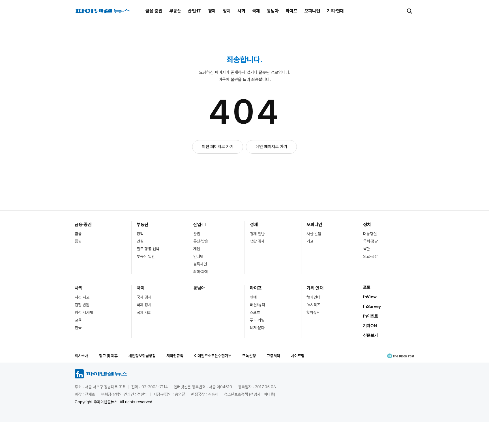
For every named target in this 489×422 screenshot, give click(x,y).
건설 (140, 241)
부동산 (175, 11)
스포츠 (255, 312)
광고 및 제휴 (108, 356)
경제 (212, 11)
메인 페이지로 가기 (271, 146)
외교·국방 (370, 256)
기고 (309, 241)
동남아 (273, 11)
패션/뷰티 (257, 305)
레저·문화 (257, 327)
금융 (78, 234)
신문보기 (370, 335)
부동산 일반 (146, 256)
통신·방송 (200, 241)
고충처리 (273, 356)
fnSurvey (372, 306)
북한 (366, 249)
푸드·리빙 (257, 320)
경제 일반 (257, 234)
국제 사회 (144, 312)
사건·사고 (82, 297)
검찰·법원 (82, 305)
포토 (366, 287)
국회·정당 (370, 241)
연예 (253, 297)
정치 (227, 11)
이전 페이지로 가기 (217, 146)
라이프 (291, 11)
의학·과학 (200, 271)
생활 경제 (257, 241)
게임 (196, 249)
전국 (78, 327)
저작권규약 (174, 356)
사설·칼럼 (313, 234)
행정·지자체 (84, 312)
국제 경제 (144, 297)
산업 (196, 234)
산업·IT (194, 11)
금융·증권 (153, 11)
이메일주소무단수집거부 (212, 356)
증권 (78, 241)
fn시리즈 (313, 305)
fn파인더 (313, 297)
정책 (140, 234)
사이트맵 (297, 356)
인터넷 (198, 256)
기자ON (370, 325)
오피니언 (312, 11)
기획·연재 (335, 11)
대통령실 (370, 234)
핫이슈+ (312, 312)
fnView (370, 296)
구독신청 (249, 356)
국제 (256, 11)
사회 (241, 11)
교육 (78, 320)
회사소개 (81, 356)
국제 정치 (144, 305)
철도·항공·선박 (148, 249)
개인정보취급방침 (142, 356)
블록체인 (200, 264)
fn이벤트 (370, 316)
